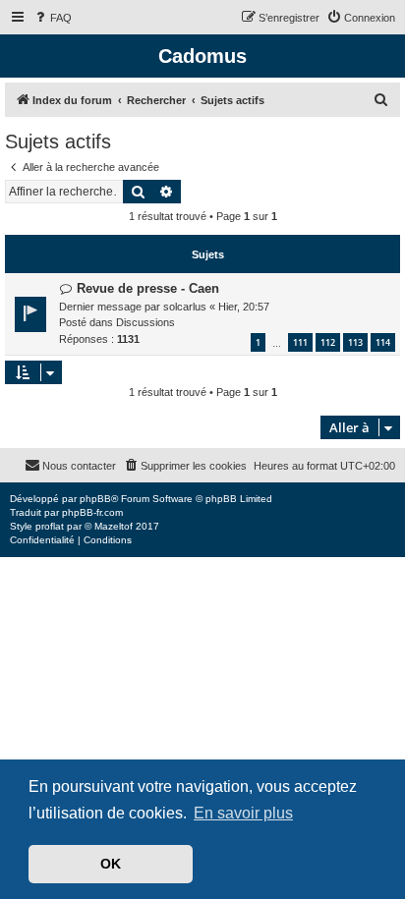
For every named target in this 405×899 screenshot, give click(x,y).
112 (327, 342)
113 (355, 342)
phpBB (95, 498)
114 (383, 342)
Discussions (145, 322)
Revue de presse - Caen (148, 288)
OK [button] (110, 863)
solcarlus (184, 306)
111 (300, 342)
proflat (49, 526)
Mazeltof (113, 526)
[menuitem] (52, 17)
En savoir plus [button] (243, 813)
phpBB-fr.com (92, 512)
